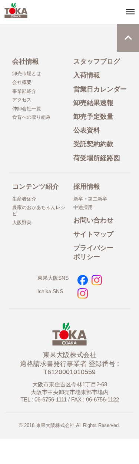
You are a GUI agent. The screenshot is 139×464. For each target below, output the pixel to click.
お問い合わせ (93, 220)
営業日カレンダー (100, 89)
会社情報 (25, 61)
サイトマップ (93, 234)
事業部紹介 (24, 91)
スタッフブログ (96, 61)
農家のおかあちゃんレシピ (38, 210)
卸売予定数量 (93, 116)
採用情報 (86, 186)
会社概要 (22, 82)
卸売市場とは (26, 73)
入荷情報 (86, 75)
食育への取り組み (31, 117)
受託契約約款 (93, 144)
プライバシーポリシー (93, 252)
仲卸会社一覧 (26, 108)
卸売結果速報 (93, 103)
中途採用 (83, 207)
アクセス (22, 99)
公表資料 (86, 130)
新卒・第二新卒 (90, 199)
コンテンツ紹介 (35, 186)
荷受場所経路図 (96, 158)
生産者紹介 (24, 199)
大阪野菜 (22, 222)
